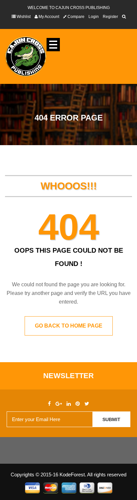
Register (110, 16)
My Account (48, 16)
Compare (75, 16)
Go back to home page (68, 326)
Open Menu (53, 44)
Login (93, 16)
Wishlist (23, 16)
